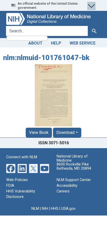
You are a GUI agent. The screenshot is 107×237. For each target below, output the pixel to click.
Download (65, 132)
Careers (63, 191)
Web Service (83, 43)
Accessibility (67, 185)
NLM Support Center (74, 180)
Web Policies (17, 180)
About (35, 43)
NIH (45, 208)
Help (56, 43)
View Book (39, 132)
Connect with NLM (21, 157)
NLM (35, 208)
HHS (54, 208)
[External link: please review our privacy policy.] (10, 168)
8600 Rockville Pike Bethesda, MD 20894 (74, 166)
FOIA (10, 185)
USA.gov (68, 208)
